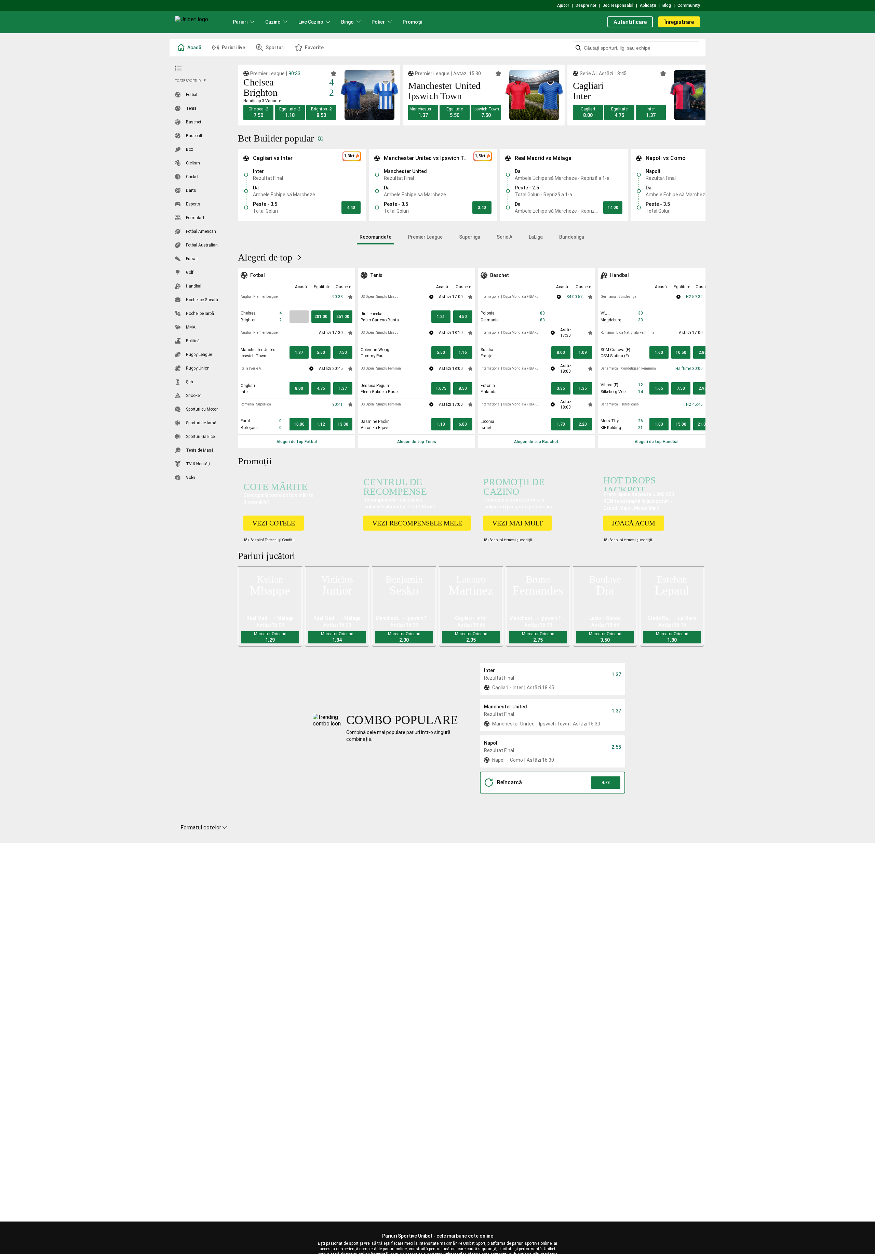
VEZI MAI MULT (517, 523)
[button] (258, 112)
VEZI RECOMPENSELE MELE (417, 523)
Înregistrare (679, 22)
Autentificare (630, 22)
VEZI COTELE (273, 523)
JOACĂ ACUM (633, 523)
